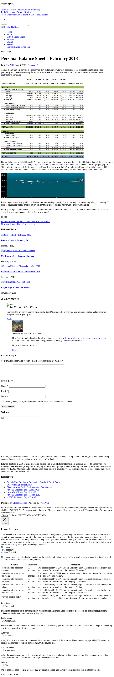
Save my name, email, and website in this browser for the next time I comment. (39, 401)
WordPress (44, 503)
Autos (9, 34)
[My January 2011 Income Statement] (18, 250)
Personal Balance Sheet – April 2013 (23, 490)
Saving (10, 42)
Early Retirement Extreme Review (16, 12)
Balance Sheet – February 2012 (16, 240)
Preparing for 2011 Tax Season (15, 287)
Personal (10, 39)
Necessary (8, 550)
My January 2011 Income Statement (18, 256)
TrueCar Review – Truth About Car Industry (20, 9)
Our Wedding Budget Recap (19, 485)
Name (4, 386)
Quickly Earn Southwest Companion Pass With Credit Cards (33, 482)
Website (4, 396)
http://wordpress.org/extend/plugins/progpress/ (85, 338)
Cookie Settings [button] (9, 515)
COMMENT (7, 381)
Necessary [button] (5, 547)
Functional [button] (5, 603)
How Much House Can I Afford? (21, 492)
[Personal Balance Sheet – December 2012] (20, 266)
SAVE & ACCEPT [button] (9, 674)
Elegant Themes (20, 503)
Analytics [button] (5, 633)
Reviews (10, 44)
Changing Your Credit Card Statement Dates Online (29, 487)
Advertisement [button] (7, 647)
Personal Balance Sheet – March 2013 (23, 495)
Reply (9, 319)
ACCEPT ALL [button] (39, 515)
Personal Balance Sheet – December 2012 (20, 271)
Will (12, 65)
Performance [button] (6, 618)
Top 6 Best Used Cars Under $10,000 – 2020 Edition (24, 15)
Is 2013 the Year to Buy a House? (21, 497)
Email (4, 391)
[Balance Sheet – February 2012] (16, 235)
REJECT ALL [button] (24, 515)
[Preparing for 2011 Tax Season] (15, 282)
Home (9, 32)
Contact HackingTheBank (18, 47)
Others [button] (4, 662)
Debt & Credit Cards (16, 37)
